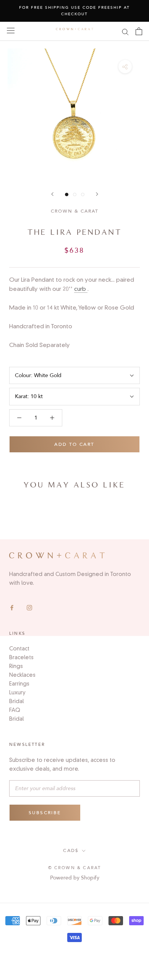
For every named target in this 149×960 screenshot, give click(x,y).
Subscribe (45, 812)
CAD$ (71, 850)
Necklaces (22, 674)
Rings (16, 666)
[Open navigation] (11, 30)
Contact (19, 648)
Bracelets (21, 657)
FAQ (14, 710)
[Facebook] (12, 607)
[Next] (97, 194)
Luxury (17, 692)
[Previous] (52, 194)
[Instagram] (29, 607)
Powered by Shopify (74, 877)
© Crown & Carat (74, 867)
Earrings (19, 683)
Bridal (16, 701)
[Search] (125, 31)
